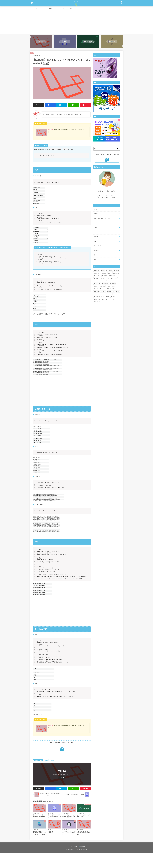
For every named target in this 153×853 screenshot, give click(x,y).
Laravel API (97, 283)
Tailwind (116, 294)
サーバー (96, 250)
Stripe (103, 294)
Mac (96, 286)
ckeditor (97, 273)
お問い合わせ (83, 846)
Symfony (109, 294)
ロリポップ (97, 301)
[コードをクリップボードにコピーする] (87, 156)
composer (104, 273)
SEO (118, 291)
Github (102, 278)
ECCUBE (105, 275)
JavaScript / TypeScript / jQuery (102, 218)
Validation (97, 296)
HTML (108, 278)
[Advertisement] (76, 21)
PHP (95, 232)
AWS (103, 270)
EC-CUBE (96, 209)
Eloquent (112, 275)
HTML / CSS (97, 213)
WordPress (97, 299)
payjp (95, 227)
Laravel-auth (110, 281)
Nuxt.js (96, 288)
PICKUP (97, 291)
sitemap (97, 294)
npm (114, 286)
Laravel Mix (106, 283)
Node (109, 286)
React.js (96, 236)
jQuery (96, 281)
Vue (108, 296)
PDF (108, 288)
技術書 (95, 259)
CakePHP (117, 270)
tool (95, 241)
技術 (42, 760)
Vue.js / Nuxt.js (98, 246)
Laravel (32, 52)
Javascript (114, 278)
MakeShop (102, 286)
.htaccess (97, 270)
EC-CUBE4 (97, 275)
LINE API (114, 283)
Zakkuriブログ (73, 849)
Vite (103, 296)
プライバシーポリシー (72, 846)
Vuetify (113, 296)
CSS (110, 273)
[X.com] (61, 777)
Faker (46, 760)
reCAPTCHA (111, 291)
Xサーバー (105, 299)
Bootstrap (110, 270)
